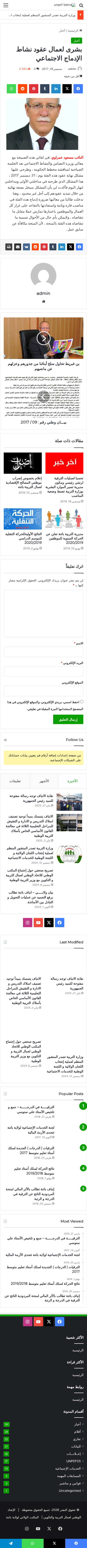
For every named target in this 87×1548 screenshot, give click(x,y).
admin (72, 69)
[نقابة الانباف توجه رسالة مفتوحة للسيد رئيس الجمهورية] (69, 802)
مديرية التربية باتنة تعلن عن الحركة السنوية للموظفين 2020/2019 (64, 538)
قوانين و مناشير (70, 1483)
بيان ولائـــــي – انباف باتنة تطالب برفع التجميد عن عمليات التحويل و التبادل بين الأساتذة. (30, 897)
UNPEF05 (73, 1461)
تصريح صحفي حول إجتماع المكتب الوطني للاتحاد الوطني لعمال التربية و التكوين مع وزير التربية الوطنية (29, 875)
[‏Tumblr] (44, 88)
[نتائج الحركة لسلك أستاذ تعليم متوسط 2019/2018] (70, 1175)
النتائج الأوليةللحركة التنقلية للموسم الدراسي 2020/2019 (23, 538)
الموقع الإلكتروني (72, 682)
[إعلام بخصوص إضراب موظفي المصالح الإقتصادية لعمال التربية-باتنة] (23, 463)
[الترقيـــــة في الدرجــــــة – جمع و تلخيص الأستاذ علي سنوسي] (70, 1113)
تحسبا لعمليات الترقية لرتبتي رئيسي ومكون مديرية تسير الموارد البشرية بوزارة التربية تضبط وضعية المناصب (64, 487)
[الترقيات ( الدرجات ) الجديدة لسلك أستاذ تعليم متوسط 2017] (70, 1154)
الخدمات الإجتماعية (68, 1468)
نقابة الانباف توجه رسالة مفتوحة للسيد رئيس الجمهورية (67, 983)
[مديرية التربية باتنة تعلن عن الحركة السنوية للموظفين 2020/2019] (64, 519)
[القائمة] (5, 7)
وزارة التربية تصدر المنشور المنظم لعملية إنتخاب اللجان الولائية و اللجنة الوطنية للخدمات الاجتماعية (30, 853)
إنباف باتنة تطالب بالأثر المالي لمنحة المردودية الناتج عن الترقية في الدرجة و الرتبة (30, 1194)
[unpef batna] (64, 5)
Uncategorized (70, 1490)
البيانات (76, 1446)
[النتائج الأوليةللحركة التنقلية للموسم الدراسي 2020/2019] (23, 519)
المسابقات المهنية (69, 1476)
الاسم (78, 643)
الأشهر (44, 781)
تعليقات (15, 781)
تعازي (77, 1439)
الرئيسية (73, 30)
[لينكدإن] (56, 88)
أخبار (62, 30)
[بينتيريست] (33, 88)
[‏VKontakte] (26, 246)
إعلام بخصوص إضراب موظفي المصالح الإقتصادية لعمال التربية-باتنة (24, 482)
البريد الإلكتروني (72, 663)
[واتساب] (11, 88)
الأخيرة (72, 781)
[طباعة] (8, 246)
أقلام (77, 1431)
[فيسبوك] (78, 88)
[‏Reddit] (22, 88)
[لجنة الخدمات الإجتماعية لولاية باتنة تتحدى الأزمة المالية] (70, 1134)
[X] (67, 88)
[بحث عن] (81, 7)
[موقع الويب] (43, 301)
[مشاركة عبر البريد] (17, 246)
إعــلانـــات (74, 1454)
